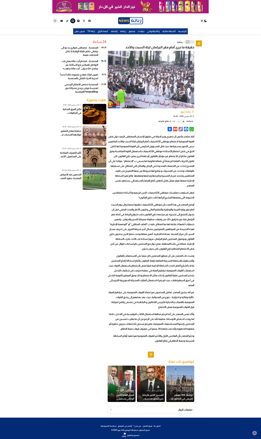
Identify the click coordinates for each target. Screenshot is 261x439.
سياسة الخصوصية (108, 426)
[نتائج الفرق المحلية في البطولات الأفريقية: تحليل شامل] (82, 114)
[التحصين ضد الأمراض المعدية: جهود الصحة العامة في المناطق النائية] (82, 179)
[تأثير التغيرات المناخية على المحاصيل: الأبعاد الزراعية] (82, 157)
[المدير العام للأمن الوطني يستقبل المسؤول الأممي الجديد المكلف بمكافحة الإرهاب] (122, 384)
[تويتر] (83, 20)
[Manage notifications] (254, 433)
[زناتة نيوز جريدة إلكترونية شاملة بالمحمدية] (130, 21)
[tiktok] (67, 20)
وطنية (179, 42)
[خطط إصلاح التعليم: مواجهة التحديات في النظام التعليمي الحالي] (82, 136)
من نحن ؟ (137, 426)
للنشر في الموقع (125, 426)
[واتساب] (72, 20)
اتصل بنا (157, 426)
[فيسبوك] (89, 20)
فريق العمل (147, 426)
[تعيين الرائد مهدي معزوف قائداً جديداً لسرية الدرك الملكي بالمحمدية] (82, 77)
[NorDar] (130, 6)
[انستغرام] (78, 20)
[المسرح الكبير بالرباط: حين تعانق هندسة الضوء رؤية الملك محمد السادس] (151, 384)
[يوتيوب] (61, 20)
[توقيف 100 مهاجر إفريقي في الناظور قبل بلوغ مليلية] (180, 384)
